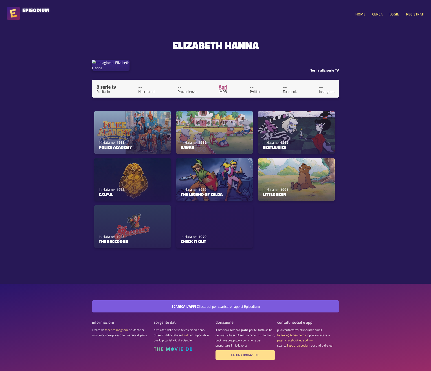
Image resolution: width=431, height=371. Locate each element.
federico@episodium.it (292, 335)
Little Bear (274, 194)
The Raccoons (113, 241)
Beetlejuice (274, 147)
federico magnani (116, 329)
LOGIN (394, 14)
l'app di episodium (298, 345)
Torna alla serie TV (324, 70)
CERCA (377, 14)
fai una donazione (245, 355)
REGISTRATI (415, 14)
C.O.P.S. (106, 194)
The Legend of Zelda (202, 194)
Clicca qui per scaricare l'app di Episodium (216, 306)
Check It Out (193, 241)
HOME (360, 14)
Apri (223, 87)
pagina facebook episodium (295, 340)
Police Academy (115, 147)
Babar (187, 147)
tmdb (185, 335)
